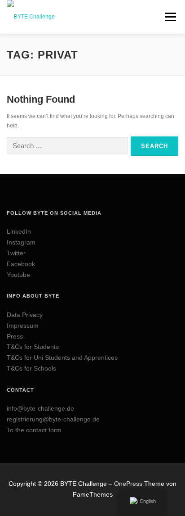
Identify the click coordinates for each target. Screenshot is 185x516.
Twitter (16, 253)
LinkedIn (19, 231)
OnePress (128, 483)
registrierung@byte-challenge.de (53, 419)
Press (15, 336)
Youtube (18, 274)
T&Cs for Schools (31, 368)
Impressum (23, 325)
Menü (169, 17)
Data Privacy (25, 314)
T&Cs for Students (33, 346)
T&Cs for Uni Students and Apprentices (62, 357)
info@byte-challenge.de (40, 408)
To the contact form (34, 430)
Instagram (21, 242)
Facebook (21, 263)
